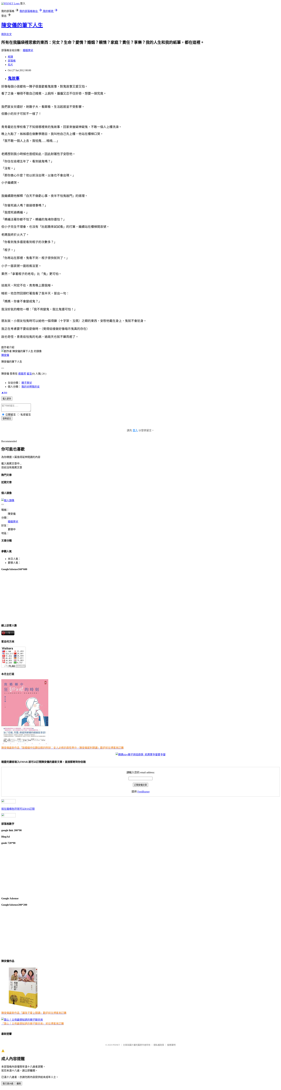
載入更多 (7, 398)
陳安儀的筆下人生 (22, 25)
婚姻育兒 (28, 50)
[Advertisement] (98, 597)
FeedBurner (143, 791)
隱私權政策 (159, 1045)
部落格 (12, 60)
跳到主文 (6, 34)
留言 (29, 373)
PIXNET (116, 1045)
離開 (19, 1083)
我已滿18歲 (8, 1083)
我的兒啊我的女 (30, 386)
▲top (4, 392)
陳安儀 (5, 355)
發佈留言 (7, 418)
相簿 (10, 56)
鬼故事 (14, 78)
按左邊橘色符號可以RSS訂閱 (18, 808)
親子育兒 (26, 382)
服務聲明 (171, 1045)
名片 (10, 64)
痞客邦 (22, 373)
